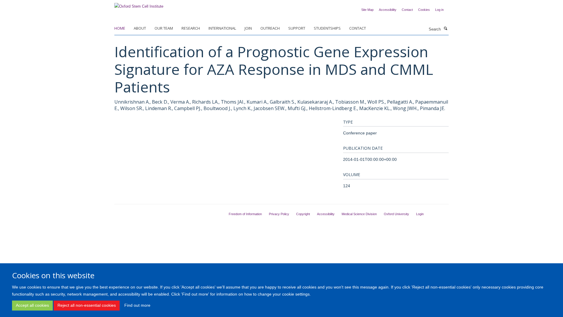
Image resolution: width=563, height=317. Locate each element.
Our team (164, 28)
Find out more (137, 305)
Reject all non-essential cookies (86, 305)
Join (248, 28)
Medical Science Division (359, 214)
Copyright (303, 214)
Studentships (327, 28)
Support (296, 28)
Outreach (270, 28)
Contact (407, 9)
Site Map (367, 9)
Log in (439, 9)
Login (420, 214)
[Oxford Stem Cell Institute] (138, 4)
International (222, 28)
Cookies (424, 9)
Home (119, 28)
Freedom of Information (245, 214)
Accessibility (387, 9)
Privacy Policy (279, 214)
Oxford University (396, 214)
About (140, 28)
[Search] (445, 29)
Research (191, 28)
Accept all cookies (32, 305)
